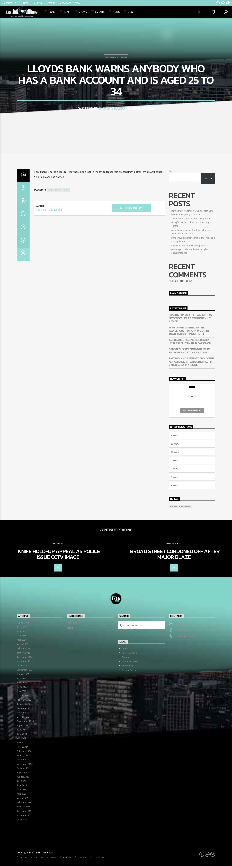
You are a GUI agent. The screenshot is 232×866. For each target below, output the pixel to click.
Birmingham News (59, 190)
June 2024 (22, 733)
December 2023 (25, 759)
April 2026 (21, 639)
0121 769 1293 (182, 630)
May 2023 (21, 789)
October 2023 (24, 768)
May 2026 (21, 635)
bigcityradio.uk (182, 623)
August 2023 (23, 776)
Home (51, 12)
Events (99, 12)
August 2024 (23, 725)
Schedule (11, 3)
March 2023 (22, 798)
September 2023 (25, 772)
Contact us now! (71, 3)
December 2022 (25, 811)
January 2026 (23, 652)
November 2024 (25, 712)
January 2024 (23, 755)
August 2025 (23, 674)
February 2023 (24, 802)
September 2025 (25, 669)
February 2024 (24, 751)
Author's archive (131, 208)
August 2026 (23, 622)
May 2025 (21, 686)
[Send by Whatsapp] (23, 241)
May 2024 (21, 738)
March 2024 (22, 746)
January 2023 (23, 806)
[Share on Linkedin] (23, 228)
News (39, 3)
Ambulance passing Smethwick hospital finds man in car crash (190, 341)
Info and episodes (192, 410)
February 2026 (24, 648)
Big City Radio (112, 108)
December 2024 (25, 708)
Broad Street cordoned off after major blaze (174, 554)
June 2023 (22, 785)
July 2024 (21, 729)
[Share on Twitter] (23, 201)
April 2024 (21, 742)
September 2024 (25, 721)
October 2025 (24, 665)
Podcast (38, 857)
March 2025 (22, 695)
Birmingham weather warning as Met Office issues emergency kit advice (190, 318)
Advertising (127, 665)
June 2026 (22, 631)
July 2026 (21, 627)
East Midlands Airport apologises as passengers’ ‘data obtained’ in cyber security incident (190, 249)
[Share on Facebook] (23, 188)
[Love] (23, 254)
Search (172, 171)
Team (26, 3)
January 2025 (23, 704)
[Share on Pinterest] (23, 214)
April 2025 (21, 691)
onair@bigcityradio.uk (186, 636)
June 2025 (22, 682)
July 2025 (21, 678)
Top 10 (51, 3)
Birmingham (111, 57)
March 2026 (22, 644)
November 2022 (25, 815)
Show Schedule (129, 652)
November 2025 (25, 661)
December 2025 (25, 656)
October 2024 (24, 716)
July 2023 (21, 780)
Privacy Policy (129, 670)
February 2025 (24, 699)
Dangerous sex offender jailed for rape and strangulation (189, 351)
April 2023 (21, 793)
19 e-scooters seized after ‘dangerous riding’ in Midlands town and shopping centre (190, 222)
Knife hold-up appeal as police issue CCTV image (59, 554)
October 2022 (24, 819)
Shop (131, 12)
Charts (82, 857)
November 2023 (25, 763)
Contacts (99, 857)
